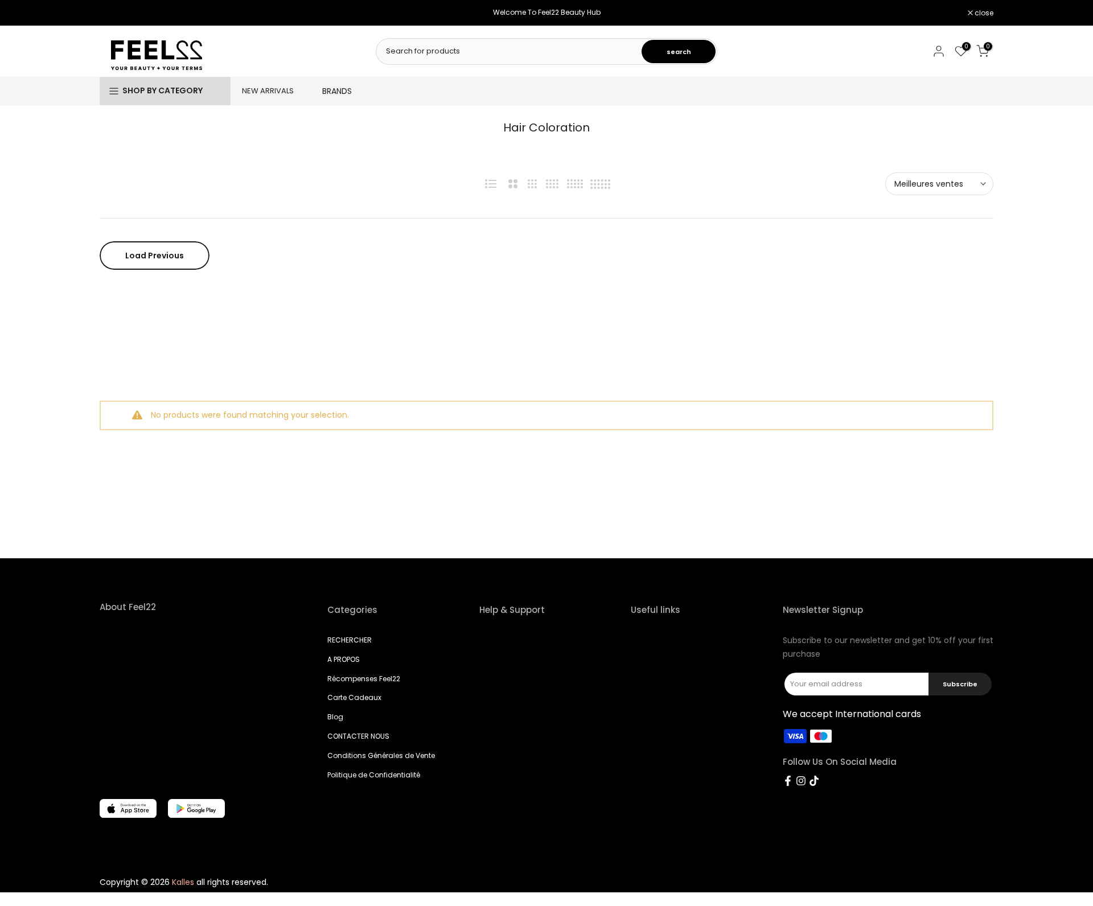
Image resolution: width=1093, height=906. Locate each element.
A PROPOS (343, 659)
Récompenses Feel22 (363, 678)
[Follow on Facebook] (788, 781)
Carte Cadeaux (354, 697)
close (115, 13)
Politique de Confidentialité (373, 775)
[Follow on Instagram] (801, 781)
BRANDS (337, 91)
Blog (335, 717)
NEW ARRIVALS (268, 90)
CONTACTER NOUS (358, 736)
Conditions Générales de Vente (381, 755)
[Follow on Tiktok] (814, 781)
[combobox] (509, 51)
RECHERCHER (349, 640)
